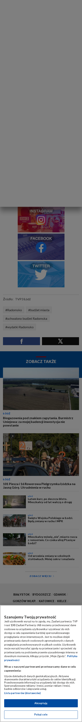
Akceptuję (40, 703)
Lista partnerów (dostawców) (22, 693)
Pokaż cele (41, 714)
